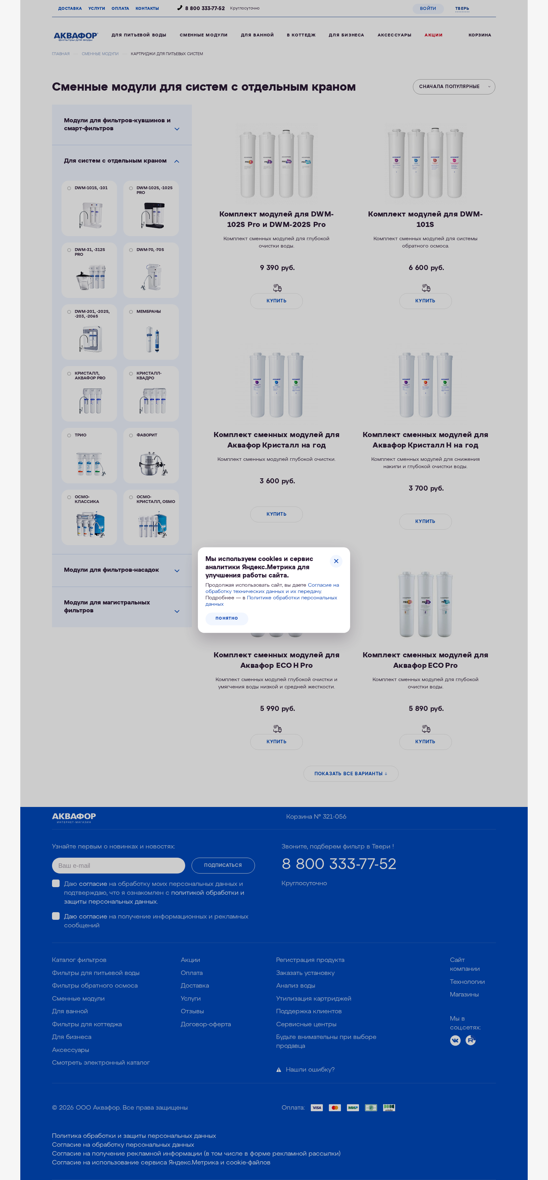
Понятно (227, 619)
